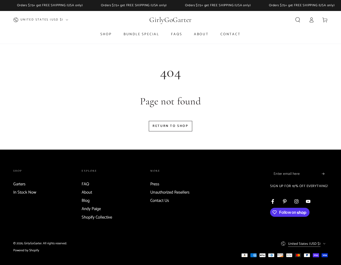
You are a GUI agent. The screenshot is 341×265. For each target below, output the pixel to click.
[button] (298, 19)
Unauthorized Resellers (169, 192)
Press (154, 184)
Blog (86, 200)
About (87, 192)
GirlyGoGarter (33, 243)
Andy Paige (91, 209)
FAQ (85, 184)
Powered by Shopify (26, 250)
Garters (19, 184)
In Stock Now (24, 192)
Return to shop (170, 126)
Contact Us (159, 200)
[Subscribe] (325, 174)
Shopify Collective (97, 217)
